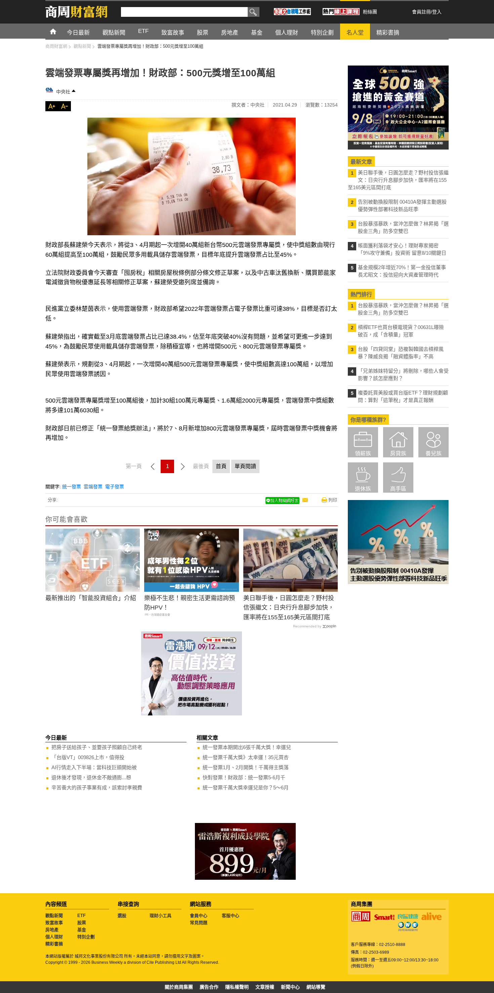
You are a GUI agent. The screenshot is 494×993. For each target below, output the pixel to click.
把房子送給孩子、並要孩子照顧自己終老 (96, 747)
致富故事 (54, 922)
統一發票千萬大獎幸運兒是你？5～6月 (246, 787)
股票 (81, 922)
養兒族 (433, 453)
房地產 (51, 929)
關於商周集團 (179, 987)
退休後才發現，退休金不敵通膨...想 (91, 777)
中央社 (63, 91)
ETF (81, 915)
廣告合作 (209, 987)
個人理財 (54, 936)
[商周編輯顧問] (408, 926)
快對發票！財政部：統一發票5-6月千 (244, 777)
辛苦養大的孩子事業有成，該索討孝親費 (96, 787)
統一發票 (71, 486)
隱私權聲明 (237, 987)
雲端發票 (93, 486)
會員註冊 (421, 11)
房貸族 (398, 453)
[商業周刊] (361, 916)
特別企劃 (86, 936)
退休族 (363, 489)
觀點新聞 (54, 915)
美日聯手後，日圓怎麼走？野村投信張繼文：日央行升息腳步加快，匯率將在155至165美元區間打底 (288, 608)
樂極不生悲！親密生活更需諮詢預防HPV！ (189, 603)
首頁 (59, 31)
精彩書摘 (54, 943)
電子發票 (114, 486)
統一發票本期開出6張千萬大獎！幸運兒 (247, 747)
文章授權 (264, 987)
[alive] (431, 916)
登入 (437, 11)
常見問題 (198, 922)
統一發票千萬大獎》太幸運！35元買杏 (246, 757)
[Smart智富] (384, 917)
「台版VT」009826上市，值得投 (87, 757)
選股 (122, 915)
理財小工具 (160, 915)
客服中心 (230, 915)
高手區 (398, 489)
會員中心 (198, 915)
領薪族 (363, 453)
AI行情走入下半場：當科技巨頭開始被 (94, 767)
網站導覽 (315, 987)
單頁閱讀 (245, 466)
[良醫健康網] (408, 916)
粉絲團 (370, 11)
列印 (332, 499)
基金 (81, 929)
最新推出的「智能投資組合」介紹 (90, 598)
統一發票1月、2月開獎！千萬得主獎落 (246, 767)
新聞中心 (290, 987)
